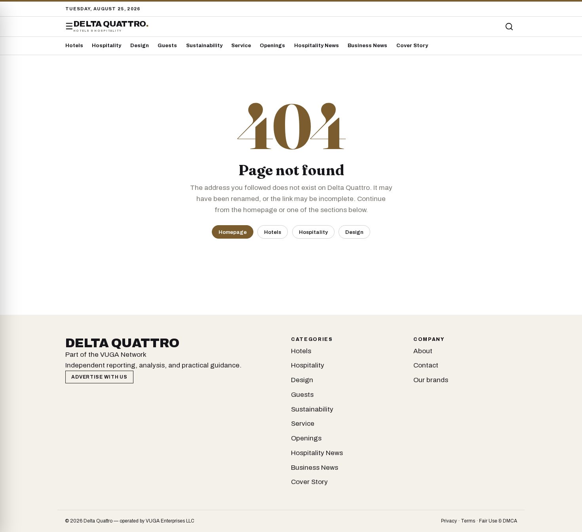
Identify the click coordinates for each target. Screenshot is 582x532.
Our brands (430, 380)
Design (139, 45)
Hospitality (106, 45)
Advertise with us (99, 377)
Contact (425, 365)
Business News (367, 45)
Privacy (449, 521)
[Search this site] (509, 26)
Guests (167, 45)
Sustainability (204, 45)
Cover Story (412, 45)
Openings (272, 45)
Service (241, 45)
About (422, 351)
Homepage (233, 232)
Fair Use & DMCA (498, 521)
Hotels (74, 45)
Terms (468, 521)
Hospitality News (316, 45)
